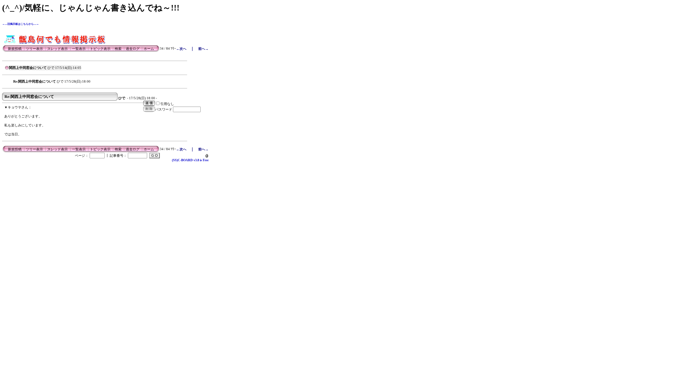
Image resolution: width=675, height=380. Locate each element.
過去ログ (132, 49)
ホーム (149, 49)
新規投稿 (15, 49)
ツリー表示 (34, 49)
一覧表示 (79, 49)
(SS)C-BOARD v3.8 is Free (190, 160)
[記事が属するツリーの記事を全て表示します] (7, 69)
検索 (118, 49)
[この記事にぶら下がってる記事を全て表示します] (10, 81)
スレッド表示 (57, 49)
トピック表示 (100, 49)
